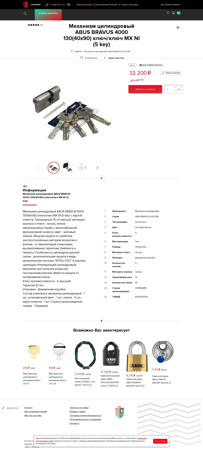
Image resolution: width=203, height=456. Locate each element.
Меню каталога (49, 13)
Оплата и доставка (129, 4)
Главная (78, 51)
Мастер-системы (84, 4)
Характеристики (116, 58)
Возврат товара (77, 411)
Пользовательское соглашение (85, 419)
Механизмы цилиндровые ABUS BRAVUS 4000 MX (107, 51)
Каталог (29, 407)
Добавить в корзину (145, 89)
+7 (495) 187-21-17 (57, 4)
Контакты (74, 423)
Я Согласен (160, 441)
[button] (38, 167)
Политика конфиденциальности (85, 415)
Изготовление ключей (106, 4)
